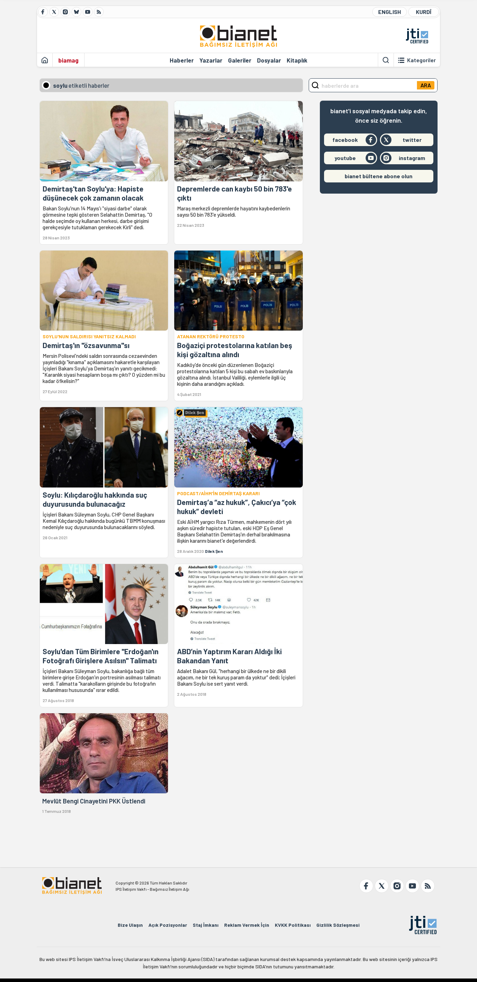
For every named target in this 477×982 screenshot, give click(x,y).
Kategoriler (421, 60)
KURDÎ (423, 11)
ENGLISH (389, 11)
